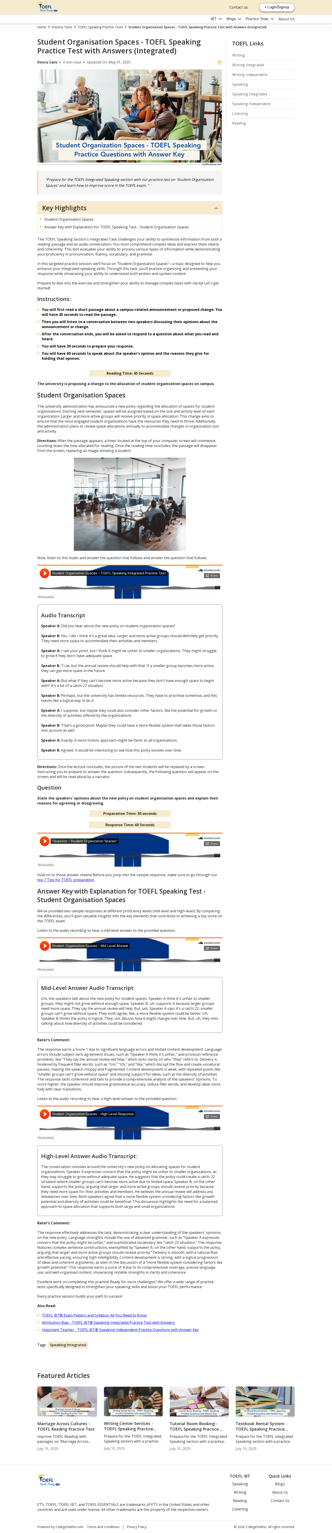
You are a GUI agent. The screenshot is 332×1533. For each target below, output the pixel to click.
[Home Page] (47, 10)
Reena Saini (47, 62)
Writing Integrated (248, 64)
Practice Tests (257, 19)
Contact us (238, 7)
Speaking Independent (251, 103)
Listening (240, 113)
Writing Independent (249, 74)
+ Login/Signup (276, 7)
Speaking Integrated (68, 1344)
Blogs (231, 19)
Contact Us (280, 1500)
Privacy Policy (137, 1527)
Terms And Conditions (103, 1527)
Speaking (240, 84)
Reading (239, 123)
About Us (286, 19)
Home (41, 27)
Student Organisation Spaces (69, 219)
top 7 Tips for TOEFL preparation (65, 879)
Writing (238, 55)
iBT (213, 19)
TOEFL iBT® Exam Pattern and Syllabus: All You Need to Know (94, 1315)
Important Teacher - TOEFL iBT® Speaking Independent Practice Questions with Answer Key (120, 1329)
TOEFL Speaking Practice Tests (100, 27)
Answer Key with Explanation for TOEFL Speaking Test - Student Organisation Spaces (116, 227)
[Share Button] (219, 62)
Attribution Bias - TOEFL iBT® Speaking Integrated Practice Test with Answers (108, 1322)
